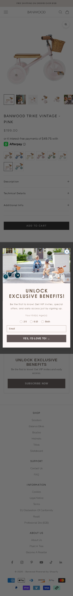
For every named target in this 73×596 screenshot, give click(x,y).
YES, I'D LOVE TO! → (36, 338)
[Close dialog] (67, 251)
